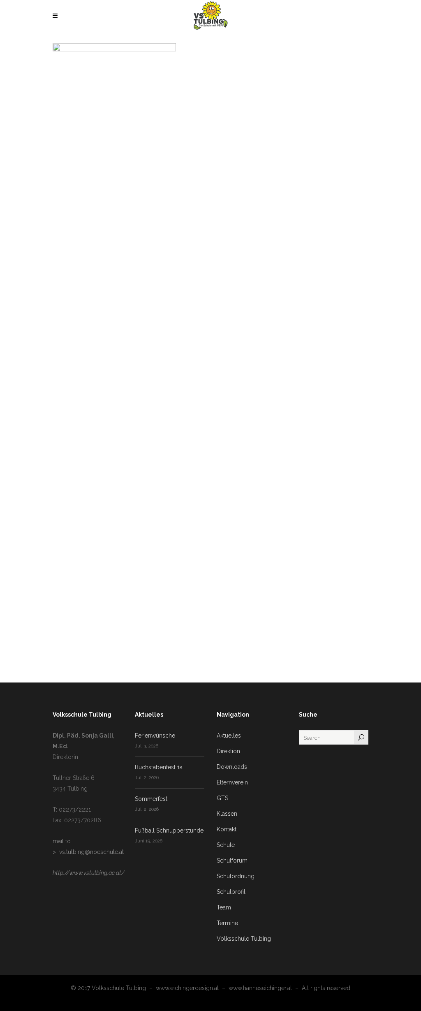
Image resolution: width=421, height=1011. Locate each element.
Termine (227, 923)
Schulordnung (235, 876)
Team (224, 907)
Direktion (228, 751)
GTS (222, 798)
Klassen (227, 813)
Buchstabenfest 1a (159, 767)
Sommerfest (151, 799)
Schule (226, 845)
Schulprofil (231, 891)
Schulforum (232, 860)
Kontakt (226, 829)
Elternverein (232, 782)
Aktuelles (229, 735)
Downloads (232, 766)
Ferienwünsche (155, 735)
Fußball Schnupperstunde (169, 830)
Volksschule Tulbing (244, 938)
